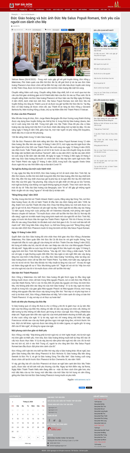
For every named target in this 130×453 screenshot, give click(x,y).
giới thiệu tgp (58, 9)
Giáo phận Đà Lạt (99, 409)
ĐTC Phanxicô (36, 30)
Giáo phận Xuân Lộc (100, 423)
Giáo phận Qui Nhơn (100, 439)
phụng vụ (23, 10)
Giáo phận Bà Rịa (99, 404)
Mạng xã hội (52, 416)
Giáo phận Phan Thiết (100, 416)
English (110, 6)
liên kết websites (100, 396)
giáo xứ (67, 9)
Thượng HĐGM (94, 9)
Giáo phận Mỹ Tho (99, 413)
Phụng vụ (15, 14)
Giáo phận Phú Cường (100, 418)
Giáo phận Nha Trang (100, 435)
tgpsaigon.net (52, 407)
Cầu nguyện (56, 30)
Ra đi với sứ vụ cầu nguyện (102, 73)
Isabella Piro (16, 26)
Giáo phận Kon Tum (100, 437)
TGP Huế (97, 428)
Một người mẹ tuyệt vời (101, 64)
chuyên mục (40, 9)
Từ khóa (49, 29)
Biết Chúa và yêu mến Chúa (102, 59)
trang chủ (13, 9)
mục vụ (74, 9)
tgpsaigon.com (53, 410)
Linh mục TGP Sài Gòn (56, 397)
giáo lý (31, 9)
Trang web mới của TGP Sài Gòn (60, 404)
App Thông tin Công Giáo (57, 424)
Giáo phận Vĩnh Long (100, 420)
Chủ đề (29, 29)
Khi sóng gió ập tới (99, 83)
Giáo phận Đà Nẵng (100, 432)
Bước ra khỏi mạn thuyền (101, 88)
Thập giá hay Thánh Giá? (101, 129)
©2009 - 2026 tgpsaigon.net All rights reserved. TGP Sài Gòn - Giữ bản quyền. (65, 450)
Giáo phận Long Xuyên (101, 411)
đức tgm (104, 9)
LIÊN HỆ (50, 435)
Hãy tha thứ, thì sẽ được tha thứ (104, 78)
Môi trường (83, 9)
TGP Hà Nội (97, 444)
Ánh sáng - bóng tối (100, 156)
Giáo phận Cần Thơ (100, 406)
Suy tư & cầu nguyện (27, 14)
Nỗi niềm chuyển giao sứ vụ (102, 69)
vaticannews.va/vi (82, 379)
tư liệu (48, 9)
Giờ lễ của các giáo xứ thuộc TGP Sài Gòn (64, 401)
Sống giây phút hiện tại (101, 145)
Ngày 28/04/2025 (18, 29)
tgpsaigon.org (52, 412)
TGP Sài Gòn (98, 402)
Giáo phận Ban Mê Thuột (101, 430)
